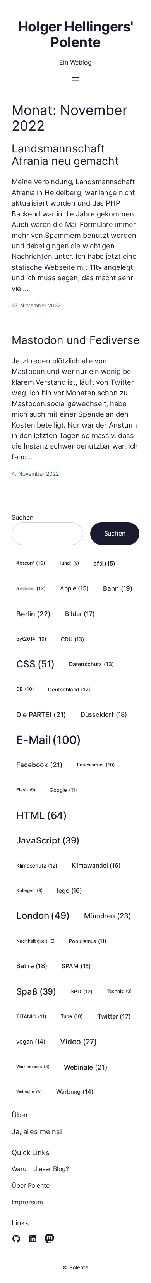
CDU (72, 639)
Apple (74, 588)
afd (104, 563)
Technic (119, 991)
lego (69, 890)
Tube (72, 1016)
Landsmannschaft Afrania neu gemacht (65, 155)
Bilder (80, 614)
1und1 (69, 563)
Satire (31, 966)
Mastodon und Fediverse (75, 340)
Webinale (86, 1067)
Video (78, 1041)
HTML (41, 815)
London (43, 915)
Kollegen (29, 890)
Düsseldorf (104, 714)
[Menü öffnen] (75, 79)
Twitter (114, 1016)
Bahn (117, 588)
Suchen (22, 517)
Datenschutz (91, 664)
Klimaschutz (36, 865)
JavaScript (47, 840)
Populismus (87, 941)
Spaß (36, 991)
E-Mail (48, 740)
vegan (31, 1041)
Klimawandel (96, 865)
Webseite (29, 1091)
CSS (35, 664)
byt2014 (31, 639)
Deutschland (69, 689)
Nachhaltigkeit (35, 941)
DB (25, 689)
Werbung (75, 1091)
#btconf (30, 563)
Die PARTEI (41, 714)
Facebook (39, 765)
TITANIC (31, 1016)
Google (63, 790)
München (107, 915)
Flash (25, 789)
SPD (81, 991)
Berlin (33, 614)
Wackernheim (33, 1066)
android (31, 588)
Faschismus (96, 765)
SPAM (76, 966)
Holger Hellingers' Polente (75, 34)
